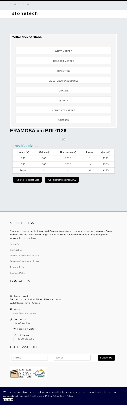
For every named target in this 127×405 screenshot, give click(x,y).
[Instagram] (28, 4)
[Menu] (112, 14)
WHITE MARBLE (63, 51)
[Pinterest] (15, 4)
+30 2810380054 (25, 338)
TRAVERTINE (63, 71)
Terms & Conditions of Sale (24, 255)
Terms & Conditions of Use (24, 261)
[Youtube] (19, 4)
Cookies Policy (18, 272)
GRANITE (63, 90)
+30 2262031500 (21, 322)
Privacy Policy (18, 267)
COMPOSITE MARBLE (63, 110)
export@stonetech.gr (24, 313)
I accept (8, 399)
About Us (15, 244)
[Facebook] (10, 4)
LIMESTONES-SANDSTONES (63, 81)
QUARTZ (63, 100)
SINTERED (63, 120)
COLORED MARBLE (63, 61)
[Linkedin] (23, 4)
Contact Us (16, 249)
